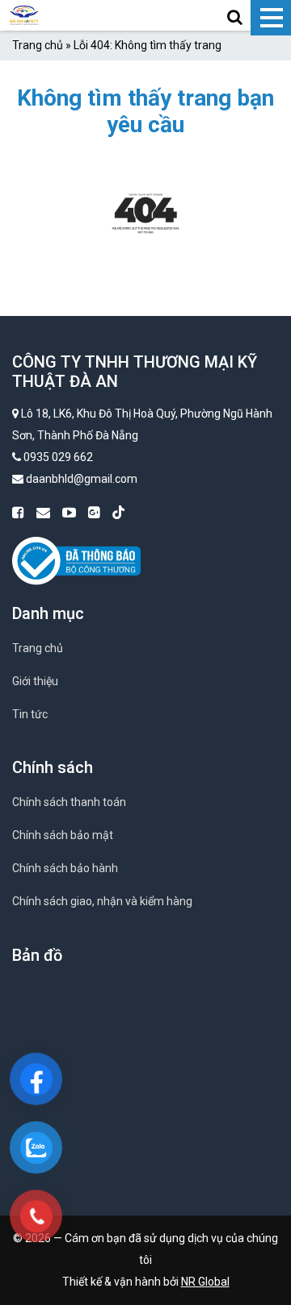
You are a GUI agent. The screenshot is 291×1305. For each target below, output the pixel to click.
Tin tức (30, 714)
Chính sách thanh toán (69, 802)
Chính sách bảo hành (65, 868)
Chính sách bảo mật (62, 835)
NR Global (205, 1281)
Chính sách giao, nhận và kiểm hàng (102, 901)
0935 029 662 (58, 457)
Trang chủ (37, 45)
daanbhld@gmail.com (81, 478)
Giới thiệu (35, 681)
